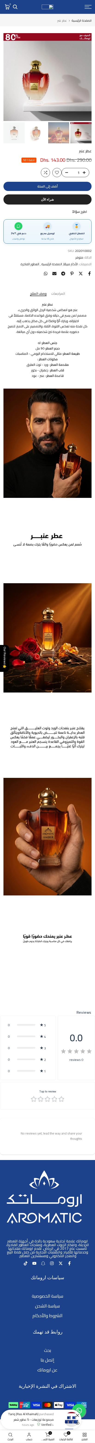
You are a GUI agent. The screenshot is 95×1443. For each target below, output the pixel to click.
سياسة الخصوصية (47, 1296)
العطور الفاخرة (30, 264)
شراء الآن (47, 199)
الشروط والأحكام (47, 1316)
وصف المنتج (38, 294)
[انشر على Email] (54, 273)
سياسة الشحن (47, 1306)
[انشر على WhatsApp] (46, 273)
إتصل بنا (47, 1360)
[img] (76, 1052)
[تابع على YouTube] (34, 1263)
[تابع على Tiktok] (26, 1263)
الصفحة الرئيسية (81, 20)
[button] (28, 1025)
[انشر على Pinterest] (72, 273)
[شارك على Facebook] (89, 273)
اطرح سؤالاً (79, 212)
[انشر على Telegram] (63, 273)
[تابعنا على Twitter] (61, 1263)
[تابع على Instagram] (52, 1263)
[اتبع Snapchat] (43, 1263)
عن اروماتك (47, 1370)
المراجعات (58, 294)
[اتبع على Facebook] (69, 1263)
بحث (47, 1350)
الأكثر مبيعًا (70, 264)
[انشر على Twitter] (81, 273)
